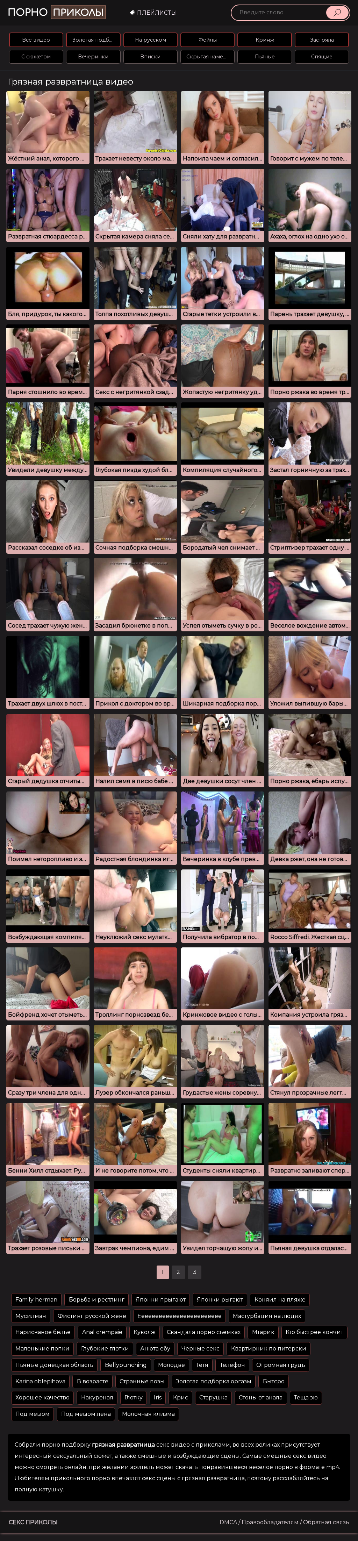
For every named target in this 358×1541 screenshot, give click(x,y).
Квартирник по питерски (268, 1348)
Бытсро (274, 1381)
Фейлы (208, 40)
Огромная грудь (280, 1365)
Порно (56, 12)
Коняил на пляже (280, 1299)
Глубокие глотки (105, 1348)
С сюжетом (36, 56)
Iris (158, 1397)
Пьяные (265, 56)
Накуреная (97, 1397)
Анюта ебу (155, 1348)
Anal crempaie (102, 1332)
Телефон (232, 1365)
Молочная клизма (148, 1414)
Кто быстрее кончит (314, 1332)
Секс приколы (33, 1522)
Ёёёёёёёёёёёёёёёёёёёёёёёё (179, 1316)
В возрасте (92, 1381)
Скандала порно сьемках (204, 1332)
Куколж (145, 1332)
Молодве (171, 1365)
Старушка (213, 1397)
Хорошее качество (42, 1397)
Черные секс (200, 1348)
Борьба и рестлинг (96, 1299)
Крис (180, 1397)
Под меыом (32, 1414)
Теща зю (306, 1397)
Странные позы (142, 1381)
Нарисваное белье (43, 1332)
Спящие (321, 56)
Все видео (36, 40)
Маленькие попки (42, 1348)
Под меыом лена (86, 1414)
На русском (150, 40)
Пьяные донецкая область (54, 1365)
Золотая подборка (96, 40)
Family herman (36, 1299)
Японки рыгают (220, 1299)
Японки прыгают (161, 1299)
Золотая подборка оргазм (213, 1381)
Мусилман (30, 1316)
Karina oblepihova (40, 1381)
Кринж (265, 40)
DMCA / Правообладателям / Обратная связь (284, 1522)
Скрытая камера (208, 56)
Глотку (133, 1397)
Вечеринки (93, 56)
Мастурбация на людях (267, 1316)
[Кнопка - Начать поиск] (337, 12)
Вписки (150, 56)
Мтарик (263, 1332)
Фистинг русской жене (92, 1316)
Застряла (322, 40)
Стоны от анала (260, 1397)
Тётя (202, 1365)
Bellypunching (126, 1365)
